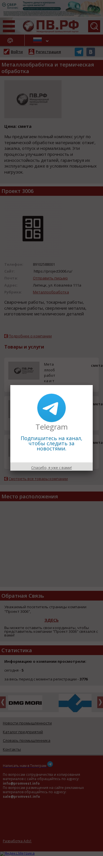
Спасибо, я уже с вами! (51, 467)
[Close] (93, 385)
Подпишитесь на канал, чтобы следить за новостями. (51, 443)
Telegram (51, 427)
